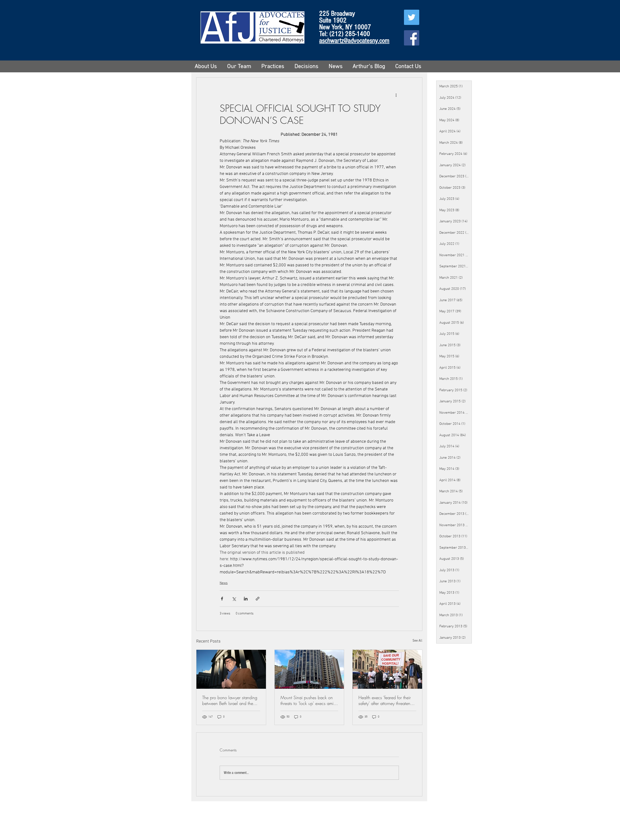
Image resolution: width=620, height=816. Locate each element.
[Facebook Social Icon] (411, 37)
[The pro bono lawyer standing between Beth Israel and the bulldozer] (231, 669)
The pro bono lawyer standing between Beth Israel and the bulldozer (229, 700)
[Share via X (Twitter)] (234, 598)
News (224, 583)
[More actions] (396, 95)
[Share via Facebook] (222, 598)
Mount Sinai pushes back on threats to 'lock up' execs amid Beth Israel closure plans (308, 700)
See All (417, 641)
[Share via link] (257, 598)
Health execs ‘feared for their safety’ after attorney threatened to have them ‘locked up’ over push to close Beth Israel (386, 700)
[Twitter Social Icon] (411, 17)
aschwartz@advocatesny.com (354, 41)
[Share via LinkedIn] (245, 598)
